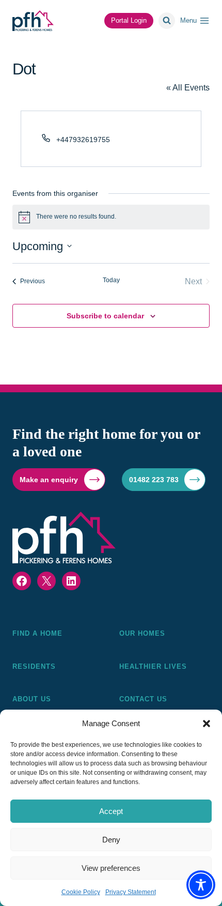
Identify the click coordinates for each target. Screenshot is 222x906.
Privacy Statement (130, 892)
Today (111, 280)
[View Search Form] (166, 20)
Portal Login (129, 20)
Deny (111, 839)
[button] (206, 723)
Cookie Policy (80, 892)
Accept (111, 811)
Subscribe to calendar (105, 316)
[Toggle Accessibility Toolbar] (200, 884)
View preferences (111, 868)
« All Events (188, 87)
